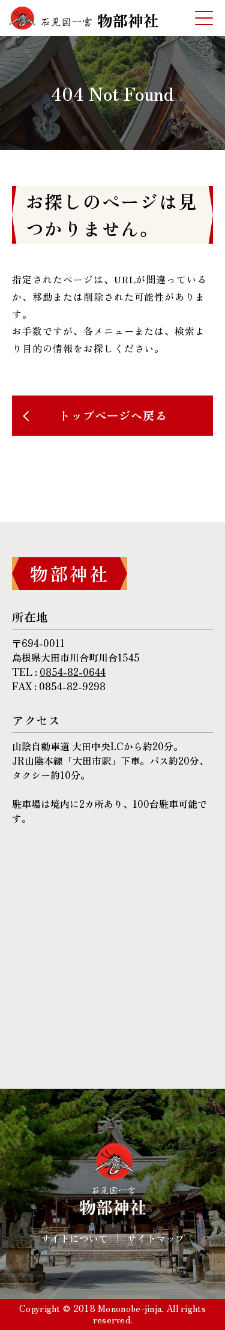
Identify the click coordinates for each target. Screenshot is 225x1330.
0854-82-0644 (73, 671)
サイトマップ (156, 1238)
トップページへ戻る (112, 415)
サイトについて (74, 1238)
